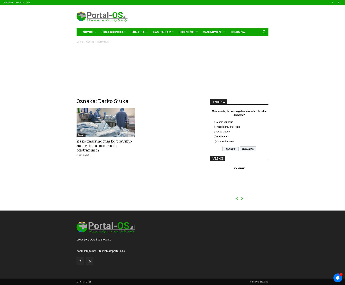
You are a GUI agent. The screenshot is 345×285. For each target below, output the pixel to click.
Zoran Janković (225, 122)
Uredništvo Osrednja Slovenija (94, 239)
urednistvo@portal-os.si (111, 251)
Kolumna (237, 32)
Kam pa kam (162, 32)
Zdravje (81, 135)
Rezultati (248, 148)
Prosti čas (187, 32)
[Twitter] (338, 2)
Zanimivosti (212, 32)
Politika (138, 32)
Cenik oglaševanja (259, 281)
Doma (80, 41)
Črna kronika (112, 32)
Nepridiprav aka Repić (228, 126)
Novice (88, 32)
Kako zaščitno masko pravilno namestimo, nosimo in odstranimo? (104, 146)
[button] (264, 32)
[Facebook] (332, 2)
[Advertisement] (172, 70)
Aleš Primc (222, 136)
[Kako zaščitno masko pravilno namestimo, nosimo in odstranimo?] (106, 122)
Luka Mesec (223, 131)
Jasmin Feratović (226, 141)
